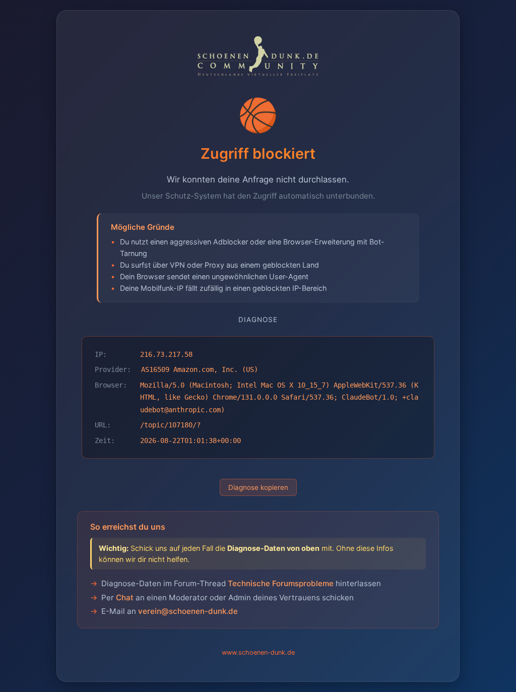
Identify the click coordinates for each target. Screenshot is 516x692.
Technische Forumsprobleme (281, 583)
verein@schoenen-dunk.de (188, 611)
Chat (125, 597)
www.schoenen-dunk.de (258, 652)
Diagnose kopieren (258, 487)
